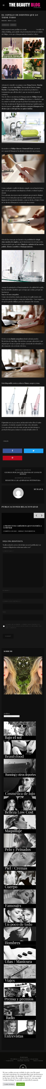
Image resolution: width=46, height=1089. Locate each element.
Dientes (13, 24)
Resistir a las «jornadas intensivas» (23, 480)
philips (6, 441)
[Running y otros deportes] (20, 776)
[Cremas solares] (20, 739)
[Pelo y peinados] (20, 851)
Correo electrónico (12, 601)
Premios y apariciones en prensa (24, 1059)
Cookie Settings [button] (9, 1084)
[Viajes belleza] (20, 982)
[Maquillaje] (20, 832)
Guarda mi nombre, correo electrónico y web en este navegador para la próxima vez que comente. (24, 626)
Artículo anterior (23, 470)
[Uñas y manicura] (20, 963)
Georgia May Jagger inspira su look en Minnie (23, 473)
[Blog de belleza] (20, 926)
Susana (4, 20)
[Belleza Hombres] (20, 944)
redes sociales (31, 29)
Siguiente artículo (23, 478)
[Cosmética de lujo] (20, 795)
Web (4, 612)
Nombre (6, 590)
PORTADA (24, 1057)
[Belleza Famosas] (20, 907)
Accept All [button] (21, 1084)
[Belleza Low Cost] (20, 814)
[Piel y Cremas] (20, 870)
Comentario (8, 551)
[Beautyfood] (20, 758)
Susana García (24, 1060)
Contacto (10, 1060)
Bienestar (5, 24)
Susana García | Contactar (23, 694)
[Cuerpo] (20, 888)
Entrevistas (38, 1060)
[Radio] (20, 1019)
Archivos (7, 714)
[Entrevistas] (20, 1038)
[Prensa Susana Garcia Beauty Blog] (20, 1000)
